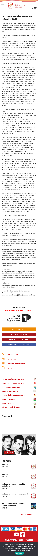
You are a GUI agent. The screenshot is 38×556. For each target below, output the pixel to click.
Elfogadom (19, 553)
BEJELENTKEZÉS (19, 329)
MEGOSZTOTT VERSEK (19, 339)
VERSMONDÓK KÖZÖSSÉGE (19, 344)
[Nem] (36, 549)
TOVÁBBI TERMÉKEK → (27, 514)
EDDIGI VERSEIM (19, 334)
